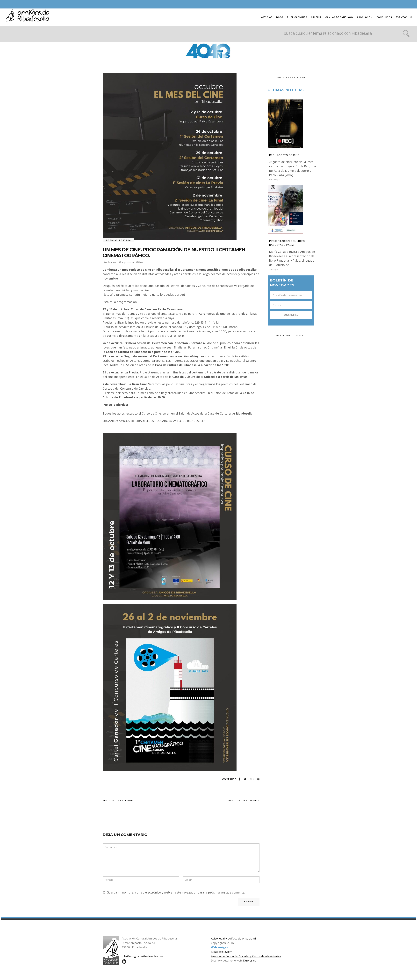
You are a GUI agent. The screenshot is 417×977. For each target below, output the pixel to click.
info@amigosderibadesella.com (142, 956)
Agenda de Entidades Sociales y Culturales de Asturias (246, 956)
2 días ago (273, 269)
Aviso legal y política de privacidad (233, 938)
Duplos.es (249, 960)
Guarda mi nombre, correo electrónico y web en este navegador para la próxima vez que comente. (176, 892)
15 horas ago (274, 180)
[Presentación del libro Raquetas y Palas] (291, 209)
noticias (112, 240)
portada (125, 240)
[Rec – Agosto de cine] (291, 123)
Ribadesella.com (221, 952)
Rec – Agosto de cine (284, 155)
